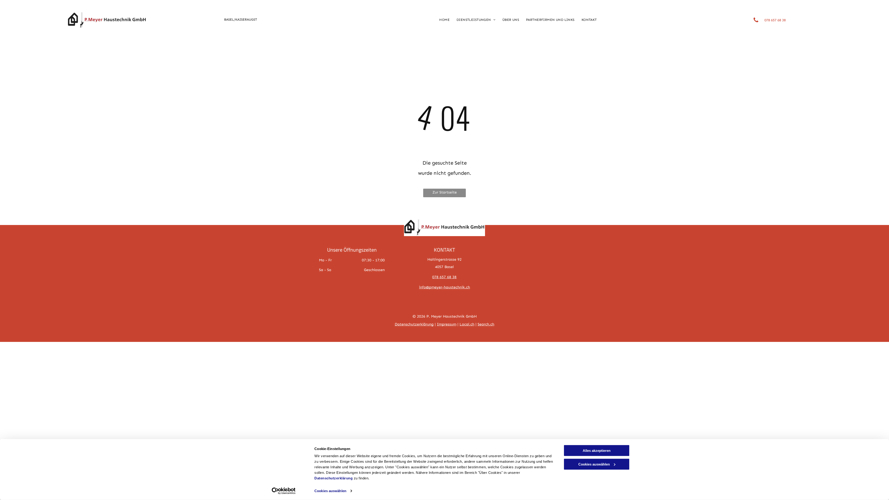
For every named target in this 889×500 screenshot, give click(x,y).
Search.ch (486, 324)
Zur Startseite (444, 192)
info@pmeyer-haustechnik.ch (444, 287)
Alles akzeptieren (596, 451)
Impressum (446, 324)
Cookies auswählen (330, 491)
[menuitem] (444, 20)
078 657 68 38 (444, 277)
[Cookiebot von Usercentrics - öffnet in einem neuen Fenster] (283, 491)
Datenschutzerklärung (333, 478)
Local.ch (467, 324)
